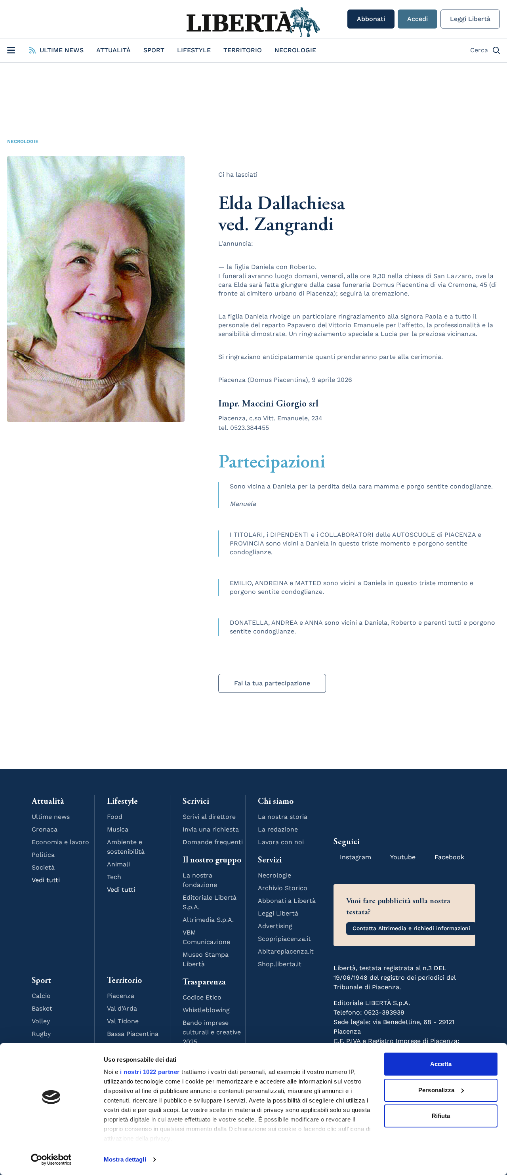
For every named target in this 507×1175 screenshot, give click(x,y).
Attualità (113, 50)
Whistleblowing (206, 1010)
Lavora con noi (281, 842)
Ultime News (62, 50)
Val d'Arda (122, 1008)
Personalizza (436, 1090)
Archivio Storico (282, 888)
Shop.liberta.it (279, 964)
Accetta (441, 1064)
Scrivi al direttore (209, 816)
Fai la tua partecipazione (272, 683)
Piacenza (120, 996)
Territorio (242, 50)
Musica (117, 829)
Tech (114, 877)
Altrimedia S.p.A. (208, 919)
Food (114, 816)
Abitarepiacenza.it (286, 951)
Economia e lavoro (60, 842)
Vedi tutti (46, 880)
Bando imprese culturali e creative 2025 (212, 1032)
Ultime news (51, 816)
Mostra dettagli (125, 1159)
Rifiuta (441, 1115)
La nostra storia (282, 816)
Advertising (275, 926)
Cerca (479, 50)
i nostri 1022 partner (150, 1071)
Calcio (41, 996)
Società (43, 867)
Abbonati (371, 19)
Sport (153, 50)
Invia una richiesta (211, 829)
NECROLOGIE (22, 141)
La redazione (278, 829)
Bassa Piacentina (132, 1034)
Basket (42, 1008)
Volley (41, 1021)
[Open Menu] (11, 50)
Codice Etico (202, 997)
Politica (43, 854)
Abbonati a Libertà (287, 900)
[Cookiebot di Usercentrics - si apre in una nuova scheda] (51, 1159)
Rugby (41, 1034)
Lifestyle (194, 50)
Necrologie (295, 50)
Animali (118, 864)
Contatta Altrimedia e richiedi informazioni (411, 928)
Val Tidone (123, 1021)
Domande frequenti (213, 842)
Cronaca (44, 829)
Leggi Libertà (470, 19)
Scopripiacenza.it (284, 938)
